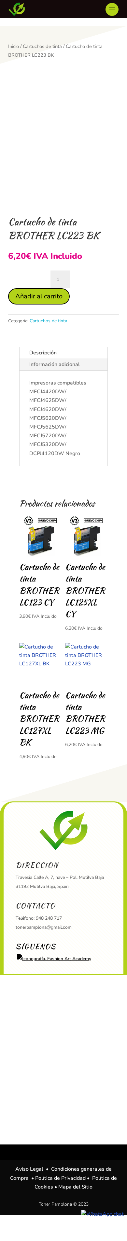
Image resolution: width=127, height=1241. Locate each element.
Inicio (13, 46)
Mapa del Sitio (75, 1186)
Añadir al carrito (39, 296)
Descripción (43, 352)
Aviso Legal (29, 1169)
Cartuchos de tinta (42, 46)
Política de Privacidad (60, 1178)
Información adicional (54, 364)
